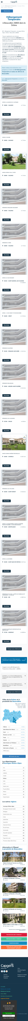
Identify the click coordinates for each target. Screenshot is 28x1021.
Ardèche (13, 773)
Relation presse (21, 976)
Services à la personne (6, 996)
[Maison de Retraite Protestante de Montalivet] (14, 618)
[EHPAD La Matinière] (14, 548)
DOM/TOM (13, 819)
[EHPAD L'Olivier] (14, 126)
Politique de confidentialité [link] (8, 1018)
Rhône (13, 791)
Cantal (13, 775)
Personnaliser (8, 1015)
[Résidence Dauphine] (14, 337)
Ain (13, 767)
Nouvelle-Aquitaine (13, 832)
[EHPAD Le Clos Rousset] (14, 267)
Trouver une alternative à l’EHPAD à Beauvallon (17, 930)
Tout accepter (8, 1013)
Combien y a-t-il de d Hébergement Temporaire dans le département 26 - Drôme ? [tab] (12, 677)
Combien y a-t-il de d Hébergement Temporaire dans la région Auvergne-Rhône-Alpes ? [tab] (12, 685)
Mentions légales (22, 970)
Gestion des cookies (23, 1013)
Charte (19, 971)
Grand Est (13, 822)
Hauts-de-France (13, 824)
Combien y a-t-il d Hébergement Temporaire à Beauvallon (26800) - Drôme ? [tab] (13, 660)
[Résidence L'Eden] (14, 232)
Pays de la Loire (13, 838)
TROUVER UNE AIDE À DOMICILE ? (14, 934)
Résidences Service (5, 991)
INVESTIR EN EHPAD (14, 943)
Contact (5, 974)
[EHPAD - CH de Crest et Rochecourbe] (14, 302)
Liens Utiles (3, 993)
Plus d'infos (6, 114)
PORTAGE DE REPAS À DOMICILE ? (14, 939)
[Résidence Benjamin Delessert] (14, 196)
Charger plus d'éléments (14, 649)
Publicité (6, 978)
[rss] (7, 971)
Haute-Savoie (13, 797)
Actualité (3, 986)
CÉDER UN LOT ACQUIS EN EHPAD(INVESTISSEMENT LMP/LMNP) (14, 947)
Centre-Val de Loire (13, 814)
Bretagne (13, 811)
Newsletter (6, 976)
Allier (13, 770)
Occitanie (13, 835)
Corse (13, 817)
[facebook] (2, 971)
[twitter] (4, 971)
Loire (13, 783)
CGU (19, 968)
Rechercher (7, 11)
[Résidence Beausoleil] (14, 372)
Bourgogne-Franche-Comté (13, 809)
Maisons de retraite (5, 988)
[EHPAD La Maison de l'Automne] (14, 91)
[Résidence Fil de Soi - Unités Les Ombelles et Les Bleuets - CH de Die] (14, 583)
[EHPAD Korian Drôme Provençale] (14, 442)
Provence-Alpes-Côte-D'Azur (13, 840)
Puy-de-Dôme (13, 789)
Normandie (13, 830)
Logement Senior (5, 998)
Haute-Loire (13, 786)
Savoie (13, 794)
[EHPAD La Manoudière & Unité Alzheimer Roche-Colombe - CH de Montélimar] (14, 513)
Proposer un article (22, 974)
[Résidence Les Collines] (14, 477)
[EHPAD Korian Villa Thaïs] (14, 161)
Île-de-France (13, 827)
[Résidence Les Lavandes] (14, 407)
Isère (13, 781)
